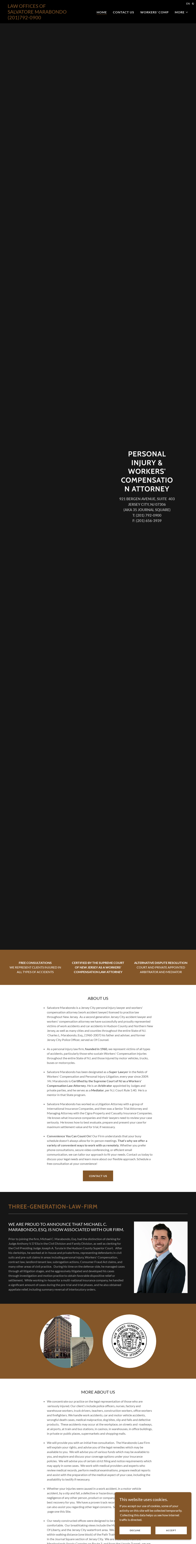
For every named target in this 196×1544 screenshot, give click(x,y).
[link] (39, 18)
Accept (171, 1530)
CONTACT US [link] (123, 12)
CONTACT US (98, 1176)
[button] (181, 12)
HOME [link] (102, 12)
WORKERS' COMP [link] (154, 12)
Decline (135, 1530)
